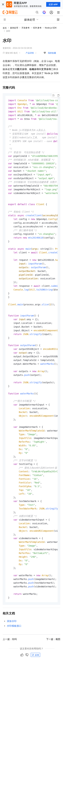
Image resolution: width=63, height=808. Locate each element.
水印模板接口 (14, 625)
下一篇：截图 (53, 639)
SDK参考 (37, 27)
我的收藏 (52, 52)
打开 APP (53, 4)
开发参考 (26, 27)
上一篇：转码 (10, 639)
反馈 (37, 654)
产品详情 (30, 52)
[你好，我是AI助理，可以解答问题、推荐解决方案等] (44, 12)
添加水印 (12, 621)
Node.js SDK (51, 27)
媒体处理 (14, 27)
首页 (5, 27)
